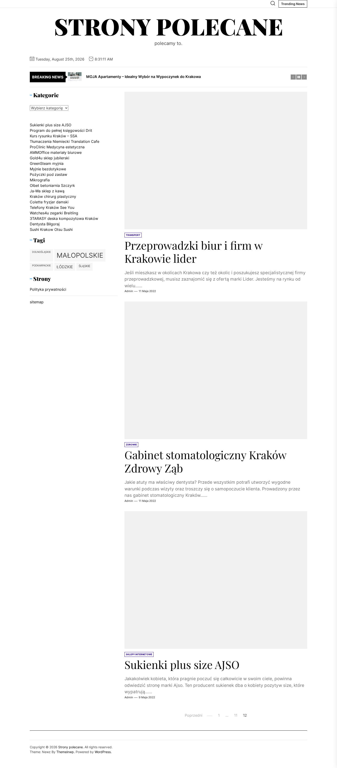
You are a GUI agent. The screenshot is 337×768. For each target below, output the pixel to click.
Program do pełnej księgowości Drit (61, 130)
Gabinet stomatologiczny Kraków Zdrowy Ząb (205, 461)
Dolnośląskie (41, 252)
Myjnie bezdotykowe (48, 169)
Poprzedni (193, 715)
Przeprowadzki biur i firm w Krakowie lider (193, 252)
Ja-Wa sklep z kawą (47, 191)
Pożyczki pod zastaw (48, 174)
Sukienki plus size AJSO (182, 664)
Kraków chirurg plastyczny (53, 196)
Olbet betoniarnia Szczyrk (52, 185)
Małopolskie (80, 255)
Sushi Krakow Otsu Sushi (51, 229)
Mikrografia (40, 180)
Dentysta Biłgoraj (45, 224)
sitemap (37, 302)
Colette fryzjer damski (49, 202)
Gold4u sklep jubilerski (49, 158)
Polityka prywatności (48, 289)
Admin (128, 291)
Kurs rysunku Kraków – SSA (53, 136)
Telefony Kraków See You (52, 207)
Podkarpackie (41, 265)
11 (235, 715)
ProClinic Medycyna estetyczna (57, 147)
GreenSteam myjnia (47, 163)
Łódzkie (65, 266)
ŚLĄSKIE (84, 266)
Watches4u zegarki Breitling (54, 213)
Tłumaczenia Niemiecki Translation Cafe (64, 141)
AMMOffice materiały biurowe (56, 152)
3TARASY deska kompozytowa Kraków (64, 218)
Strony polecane (168, 26)
